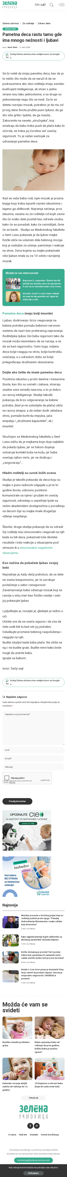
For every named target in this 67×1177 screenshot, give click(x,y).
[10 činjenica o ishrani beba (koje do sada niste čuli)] (50, 1069)
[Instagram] (37, 1126)
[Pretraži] (50, 5)
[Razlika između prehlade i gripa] (17, 1028)
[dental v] (26, 876)
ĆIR (37, 4)
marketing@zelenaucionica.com (33, 1160)
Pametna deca (13, 313)
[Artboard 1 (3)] (26, 830)
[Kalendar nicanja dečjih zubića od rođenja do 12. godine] (17, 1069)
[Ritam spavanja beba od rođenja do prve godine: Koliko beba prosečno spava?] (50, 1028)
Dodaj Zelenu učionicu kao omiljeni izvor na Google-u (35, 56)
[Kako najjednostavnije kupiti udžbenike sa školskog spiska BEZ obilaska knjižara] (10, 940)
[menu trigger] (60, 5)
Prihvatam (33, 1173)
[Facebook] (30, 1126)
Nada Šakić (13, 47)
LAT (43, 4)
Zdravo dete (10, 29)
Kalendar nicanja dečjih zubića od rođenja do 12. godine (15, 1086)
